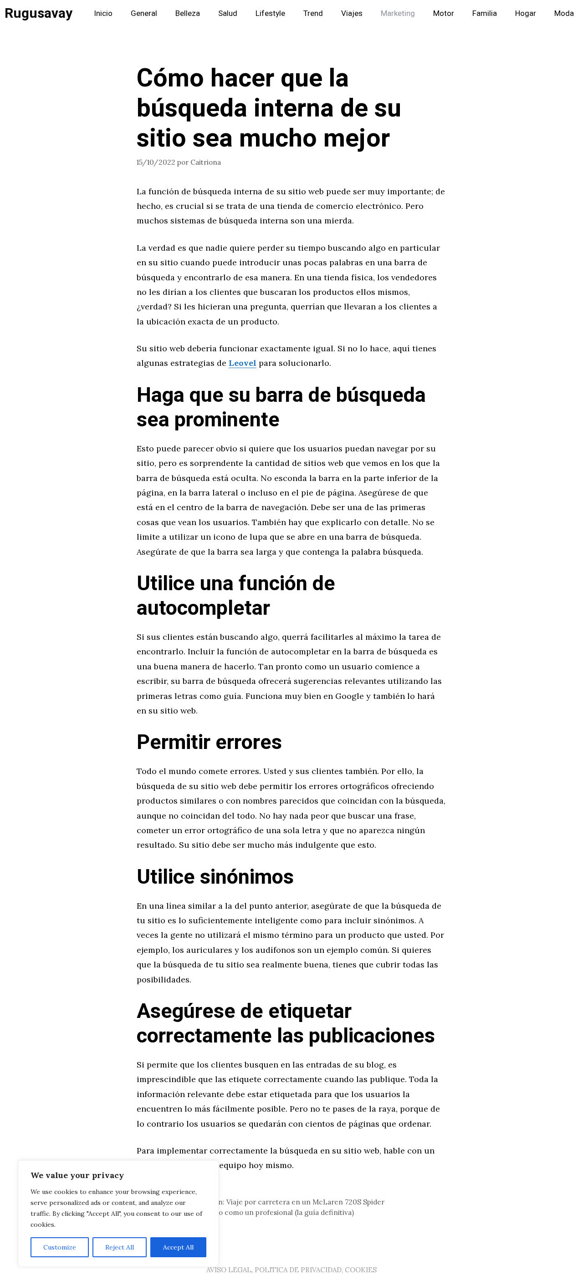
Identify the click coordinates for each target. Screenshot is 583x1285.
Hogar (525, 13)
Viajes (352, 13)
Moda (564, 13)
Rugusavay (38, 14)
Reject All (119, 1247)
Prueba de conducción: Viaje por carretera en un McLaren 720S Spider (266, 1202)
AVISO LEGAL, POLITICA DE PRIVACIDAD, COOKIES (291, 1269)
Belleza (187, 13)
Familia (484, 13)
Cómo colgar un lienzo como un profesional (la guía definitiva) (251, 1212)
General (144, 13)
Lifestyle (270, 13)
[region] (118, 1213)
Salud (227, 13)
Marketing (398, 13)
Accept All (178, 1247)
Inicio (103, 13)
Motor (443, 13)
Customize (59, 1247)
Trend (313, 13)
